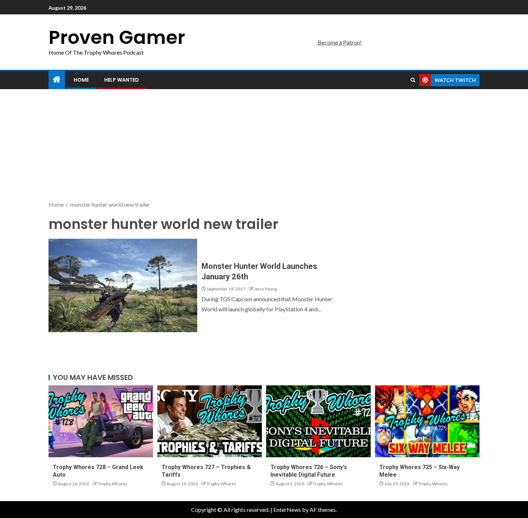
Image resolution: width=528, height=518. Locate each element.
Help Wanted (121, 79)
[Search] (412, 80)
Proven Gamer (116, 37)
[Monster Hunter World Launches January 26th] (122, 285)
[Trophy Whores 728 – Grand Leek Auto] (100, 421)
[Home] (57, 79)
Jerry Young (265, 289)
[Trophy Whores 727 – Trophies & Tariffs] (209, 421)
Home (81, 79)
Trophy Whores (113, 483)
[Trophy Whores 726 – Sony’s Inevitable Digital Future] (318, 421)
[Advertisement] (264, 145)
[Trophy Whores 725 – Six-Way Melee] (427, 421)
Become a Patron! (340, 42)
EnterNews (287, 509)
